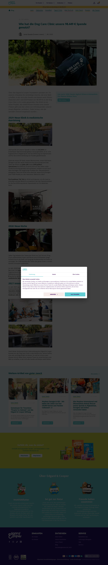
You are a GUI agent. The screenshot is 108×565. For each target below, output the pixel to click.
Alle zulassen (75, 294)
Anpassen (53, 294)
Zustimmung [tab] (32, 274)
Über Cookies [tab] (76, 274)
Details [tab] (54, 274)
